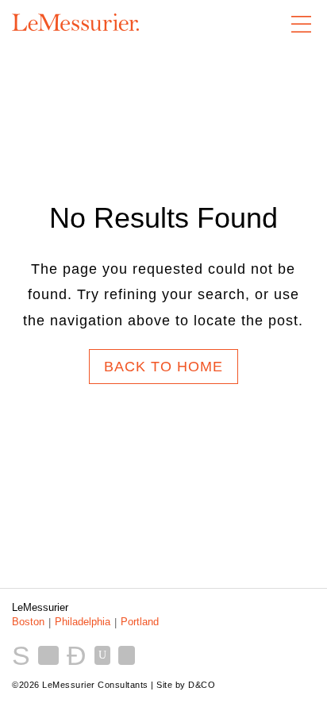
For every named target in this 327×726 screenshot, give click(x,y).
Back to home (163, 367)
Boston (28, 622)
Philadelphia (82, 622)
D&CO (201, 685)
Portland (140, 622)
